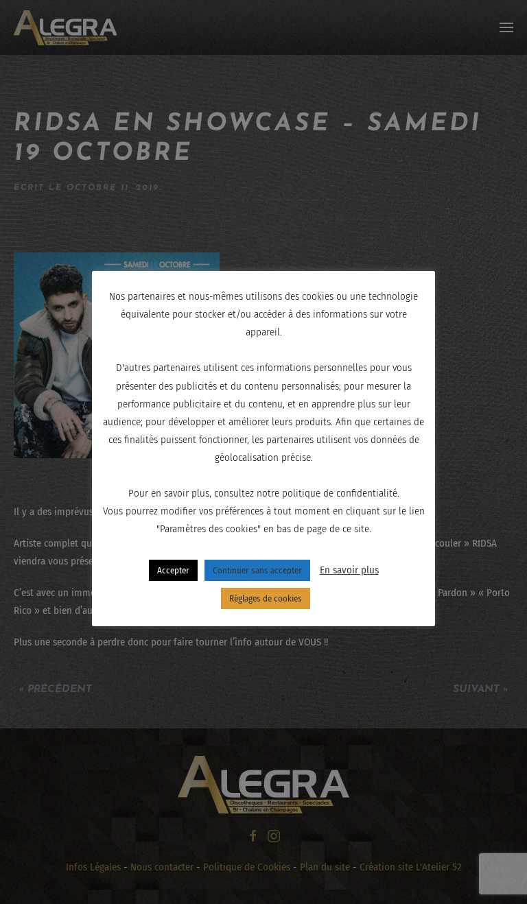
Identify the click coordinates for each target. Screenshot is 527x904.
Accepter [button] (173, 570)
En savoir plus (349, 570)
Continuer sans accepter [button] (257, 570)
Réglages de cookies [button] (265, 598)
